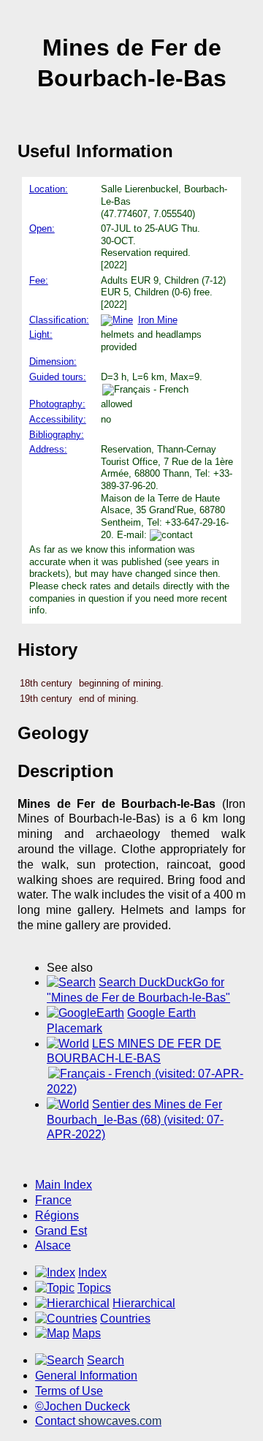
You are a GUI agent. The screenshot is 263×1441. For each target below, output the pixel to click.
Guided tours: (57, 376)
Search (105, 1360)
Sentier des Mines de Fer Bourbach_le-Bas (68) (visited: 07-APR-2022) (135, 1119)
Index (92, 1272)
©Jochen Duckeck (82, 1406)
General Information (86, 1375)
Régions (57, 1215)
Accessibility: (57, 419)
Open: (42, 228)
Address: (48, 449)
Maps (86, 1333)
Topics (94, 1288)
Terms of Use (69, 1391)
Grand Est (61, 1231)
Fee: (38, 280)
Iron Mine (158, 319)
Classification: (59, 319)
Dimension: (53, 361)
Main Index (63, 1185)
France (53, 1200)
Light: (41, 334)
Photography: (57, 403)
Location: (48, 189)
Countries (125, 1318)
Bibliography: (56, 434)
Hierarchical (144, 1303)
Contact (98, 1421)
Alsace (53, 1245)
